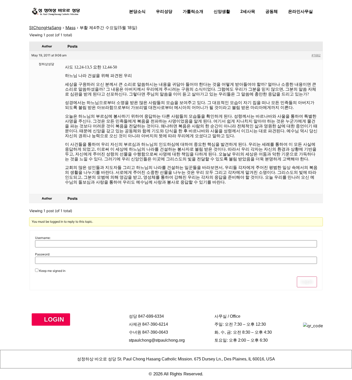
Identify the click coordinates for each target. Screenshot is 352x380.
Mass (70, 27)
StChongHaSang (45, 27)
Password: (42, 254)
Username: (43, 237)
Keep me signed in (52, 270)
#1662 (316, 55)
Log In (307, 282)
